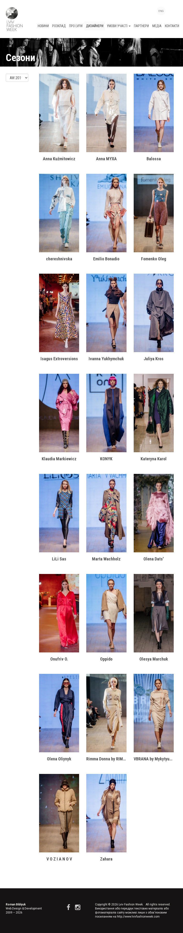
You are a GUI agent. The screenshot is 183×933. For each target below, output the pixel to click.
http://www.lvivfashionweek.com (138, 916)
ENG (161, 11)
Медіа (157, 26)
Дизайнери (94, 26)
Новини (43, 26)
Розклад (59, 26)
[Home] (14, 19)
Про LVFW (76, 26)
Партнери (141, 26)
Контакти (172, 26)
